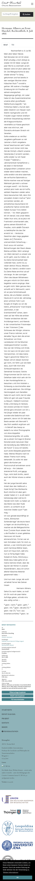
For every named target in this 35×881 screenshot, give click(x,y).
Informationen (10, 731)
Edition (5, 723)
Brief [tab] (6, 45)
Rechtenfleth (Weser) (8, 645)
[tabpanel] (17, 332)
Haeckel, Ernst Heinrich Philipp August (13, 641)
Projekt (5, 718)
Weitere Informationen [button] (10, 872)
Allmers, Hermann (7, 637)
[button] (32, 4)
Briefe (4, 727)
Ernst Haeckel (9, 714)
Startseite (7, 710)
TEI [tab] (12, 45)
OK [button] (18, 877)
